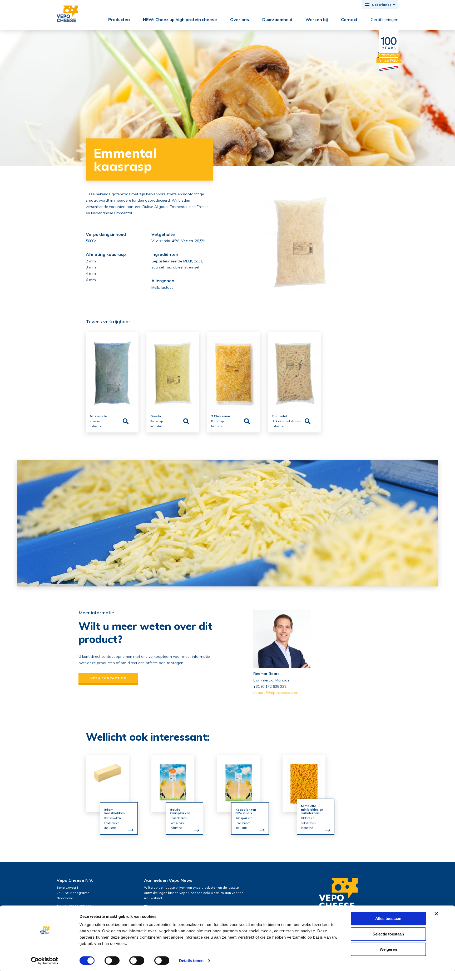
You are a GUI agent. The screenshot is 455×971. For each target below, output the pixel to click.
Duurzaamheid (277, 19)
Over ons (239, 19)
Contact (349, 19)
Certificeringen (384, 19)
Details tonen (191, 960)
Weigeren (388, 949)
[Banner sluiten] (436, 913)
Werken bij (316, 19)
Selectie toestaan (388, 934)
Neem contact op (108, 678)
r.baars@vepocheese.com (275, 692)
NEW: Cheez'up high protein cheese (180, 19)
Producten (119, 19)
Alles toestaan (388, 918)
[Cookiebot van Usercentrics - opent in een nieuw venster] (45, 961)
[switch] (112, 960)
